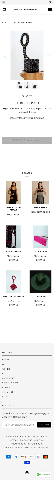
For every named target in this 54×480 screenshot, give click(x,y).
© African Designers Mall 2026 (22, 436)
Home (5, 22)
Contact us (26, 440)
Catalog (44, 436)
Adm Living (7, 392)
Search (14, 440)
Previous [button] (7, 55)
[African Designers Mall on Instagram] (27, 473)
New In (5, 360)
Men (4, 364)
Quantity (27, 124)
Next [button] (46, 55)
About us (39, 440)
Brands (6, 387)
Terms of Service (14, 448)
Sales (5, 397)
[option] (27, 55)
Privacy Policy (18, 444)
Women (6, 369)
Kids (4, 373)
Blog (33, 448)
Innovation (43, 448)
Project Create (10, 383)
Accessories (8, 378)
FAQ (27, 448)
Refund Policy (35, 444)
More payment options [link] (27, 156)
